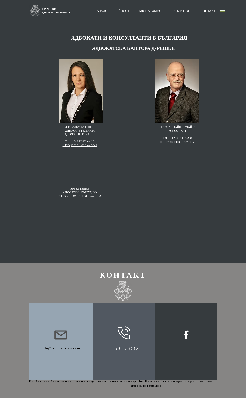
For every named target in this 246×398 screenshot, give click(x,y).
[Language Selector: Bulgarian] (224, 11)
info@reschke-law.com (80, 145)
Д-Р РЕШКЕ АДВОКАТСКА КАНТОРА (56, 10)
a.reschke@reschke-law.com (80, 196)
